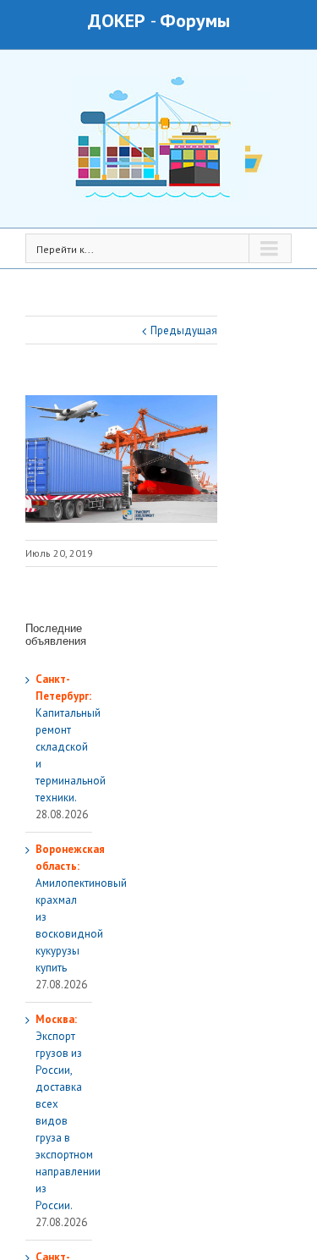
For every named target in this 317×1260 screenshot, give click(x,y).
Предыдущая (183, 330)
